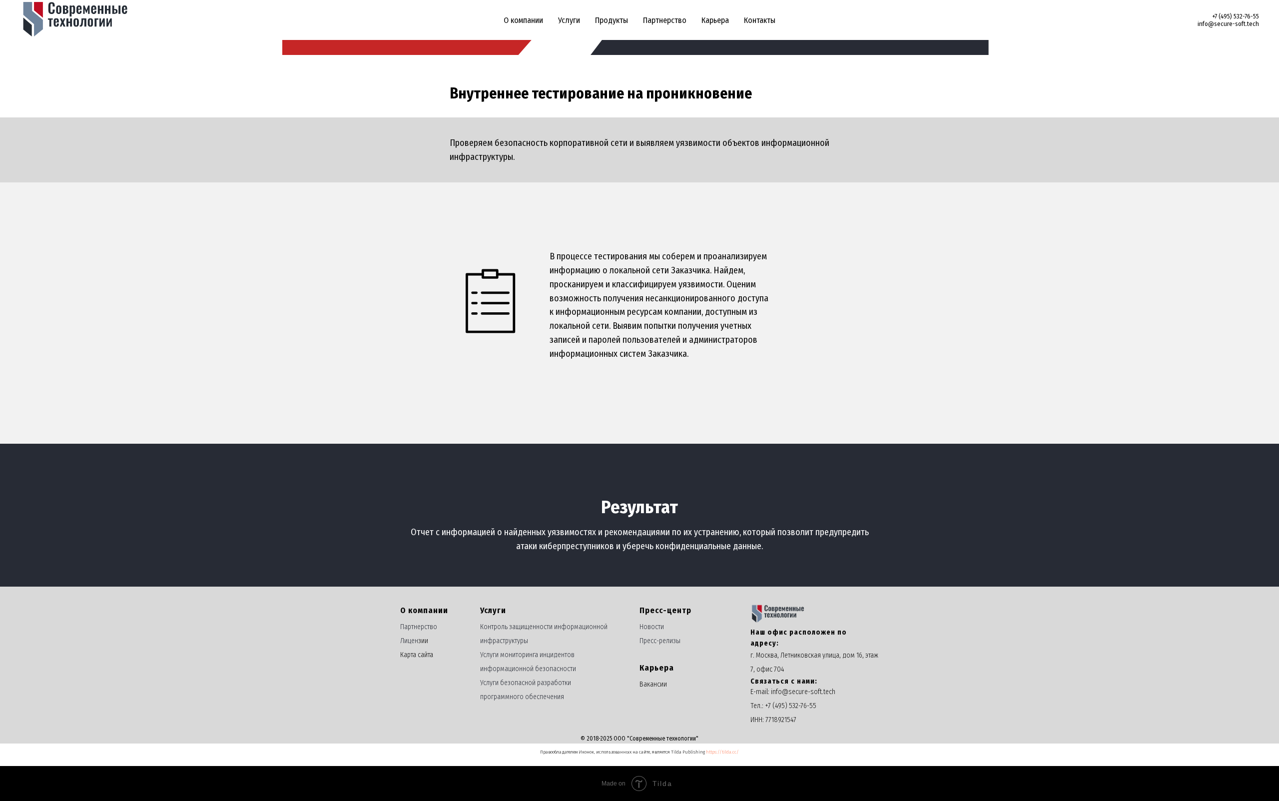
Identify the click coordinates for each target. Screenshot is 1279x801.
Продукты (611, 20)
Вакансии (653, 684)
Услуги (569, 20)
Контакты (759, 20)
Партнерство (664, 20)
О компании (523, 20)
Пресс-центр (665, 610)
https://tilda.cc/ (722, 752)
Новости (652, 627)
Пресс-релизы (660, 641)
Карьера (715, 20)
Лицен (409, 641)
